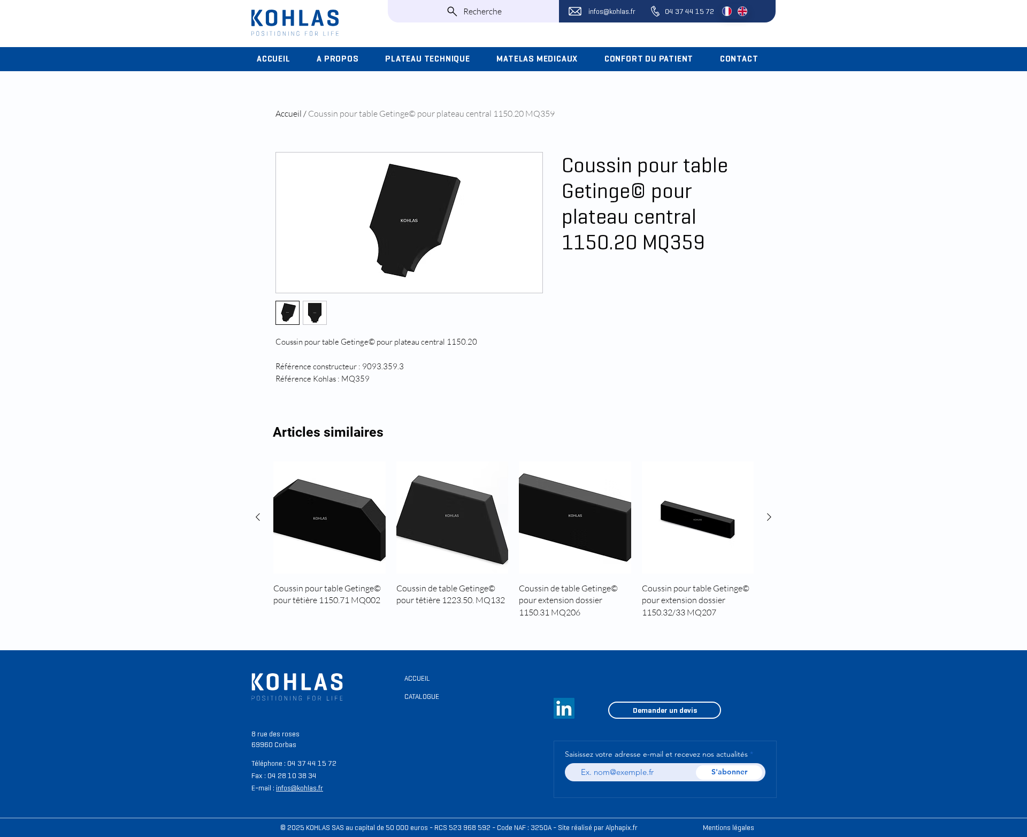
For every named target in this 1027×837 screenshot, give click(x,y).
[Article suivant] (769, 517)
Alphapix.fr (622, 827)
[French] (726, 11)
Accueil (288, 113)
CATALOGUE (421, 696)
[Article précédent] (257, 517)
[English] (742, 11)
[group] (513, 545)
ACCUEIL (417, 678)
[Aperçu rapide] (329, 517)
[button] (343, 58)
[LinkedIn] (564, 708)
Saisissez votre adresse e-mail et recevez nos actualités (656, 754)
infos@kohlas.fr (611, 11)
